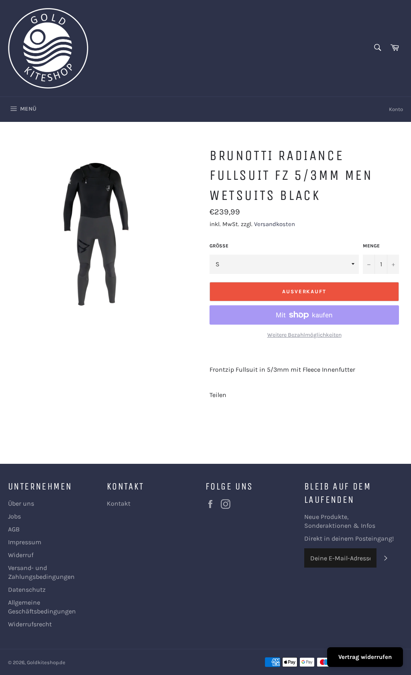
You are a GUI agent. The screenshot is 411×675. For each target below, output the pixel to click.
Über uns (21, 503)
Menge (371, 246)
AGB (14, 529)
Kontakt (118, 503)
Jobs (14, 516)
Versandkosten (274, 224)
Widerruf (20, 555)
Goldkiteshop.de (46, 662)
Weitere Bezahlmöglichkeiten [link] (304, 334)
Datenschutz (27, 589)
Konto (396, 109)
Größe (219, 246)
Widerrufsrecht (30, 624)
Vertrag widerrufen (365, 657)
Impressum (24, 542)
